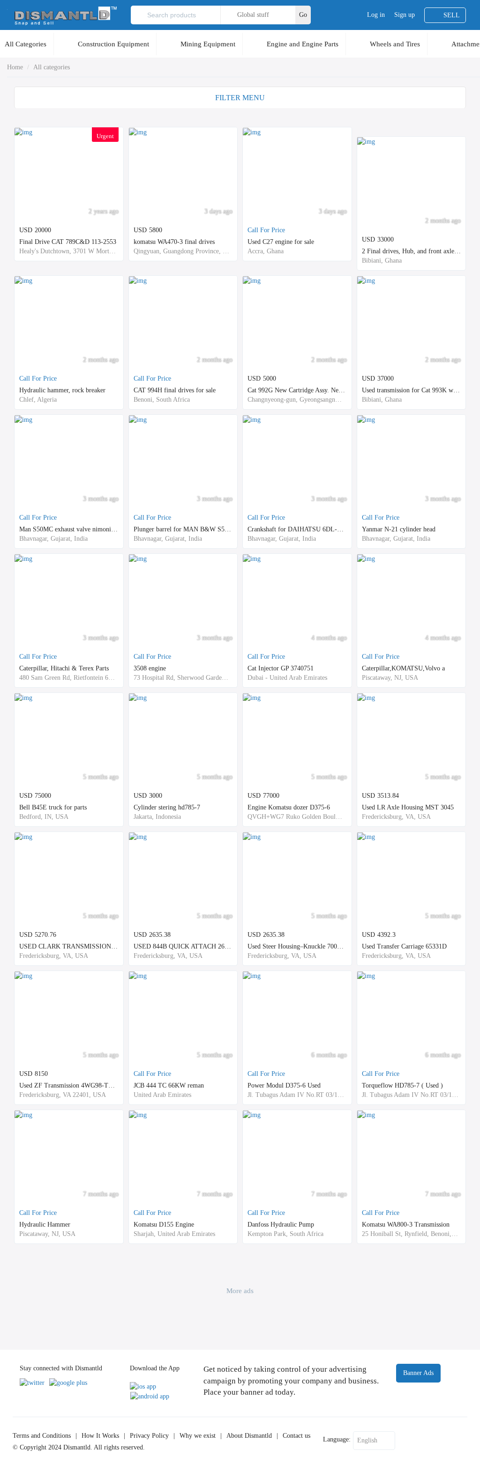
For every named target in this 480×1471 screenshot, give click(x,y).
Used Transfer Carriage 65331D (404, 946)
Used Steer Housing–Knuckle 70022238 (300, 946)
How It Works (100, 1435)
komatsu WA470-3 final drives (174, 241)
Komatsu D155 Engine (164, 1224)
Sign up (404, 14)
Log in (376, 14)
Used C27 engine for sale (281, 241)
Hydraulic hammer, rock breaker (62, 390)
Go (303, 14)
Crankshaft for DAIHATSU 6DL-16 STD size (309, 529)
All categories (51, 67)
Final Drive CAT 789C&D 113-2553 (67, 241)
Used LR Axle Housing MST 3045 (408, 807)
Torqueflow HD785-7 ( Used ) (402, 1085)
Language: (337, 1439)
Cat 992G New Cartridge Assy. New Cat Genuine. (314, 390)
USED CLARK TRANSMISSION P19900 (76, 946)
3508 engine (150, 668)
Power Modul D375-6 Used (284, 1085)
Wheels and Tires (395, 44)
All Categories (25, 44)
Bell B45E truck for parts (53, 807)
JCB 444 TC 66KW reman (169, 1085)
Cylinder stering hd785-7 (167, 807)
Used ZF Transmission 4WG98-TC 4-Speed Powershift (92, 1085)
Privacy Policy (149, 1435)
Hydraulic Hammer (44, 1224)
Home (15, 67)
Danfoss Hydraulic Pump (281, 1224)
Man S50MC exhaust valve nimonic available (79, 529)
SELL (451, 15)
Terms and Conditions (42, 1435)
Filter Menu (240, 98)
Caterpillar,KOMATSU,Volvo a (403, 668)
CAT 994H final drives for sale (175, 390)
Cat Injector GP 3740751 (281, 668)
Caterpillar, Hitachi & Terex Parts (64, 668)
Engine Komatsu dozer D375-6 (289, 807)
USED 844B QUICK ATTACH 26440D (186, 946)
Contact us (296, 1435)
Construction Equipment (113, 44)
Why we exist (198, 1435)
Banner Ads (418, 1372)
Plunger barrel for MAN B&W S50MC (186, 529)
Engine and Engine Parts (302, 44)
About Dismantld (249, 1435)
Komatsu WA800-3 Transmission (406, 1224)
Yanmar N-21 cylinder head (398, 529)
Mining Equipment (207, 44)
